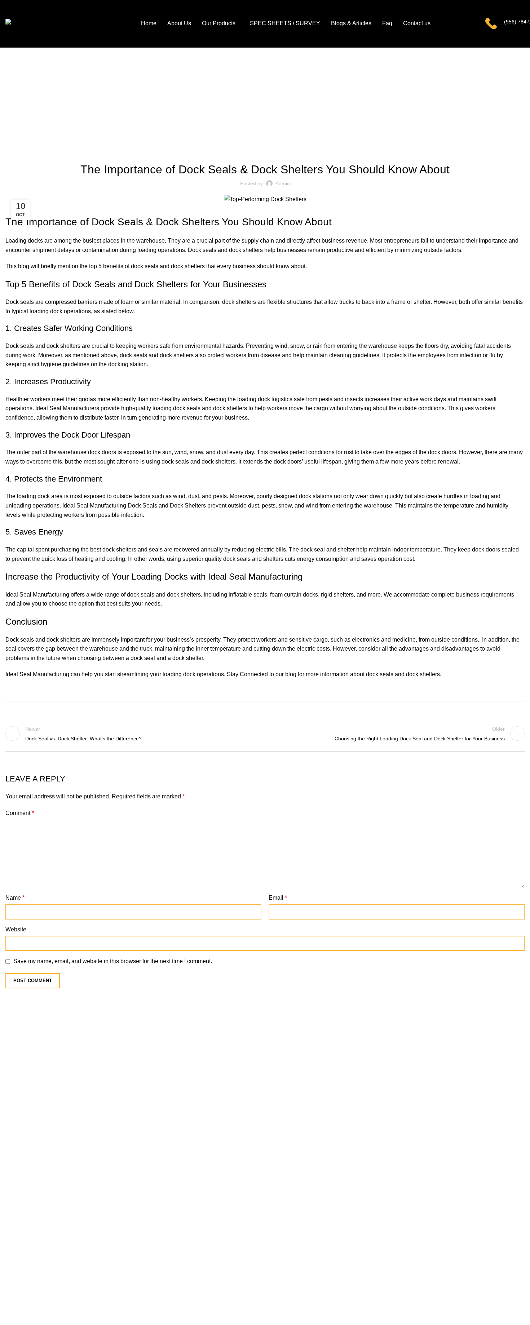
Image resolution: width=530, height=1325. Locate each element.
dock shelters (246, 250)
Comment (19, 813)
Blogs (274, 105)
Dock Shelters (187, 221)
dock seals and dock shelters (403, 674)
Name (15, 898)
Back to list (265, 733)
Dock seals (202, 250)
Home (254, 105)
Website (15, 929)
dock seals (144, 266)
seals (156, 549)
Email (278, 898)
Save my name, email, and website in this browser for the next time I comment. (112, 961)
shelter (346, 549)
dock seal (312, 549)
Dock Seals (117, 221)
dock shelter (187, 658)
